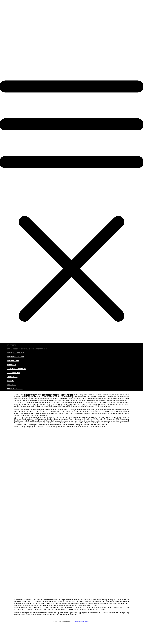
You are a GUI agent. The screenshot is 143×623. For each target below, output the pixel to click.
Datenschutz (87, 621)
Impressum (81, 621)
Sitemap (76, 621)
